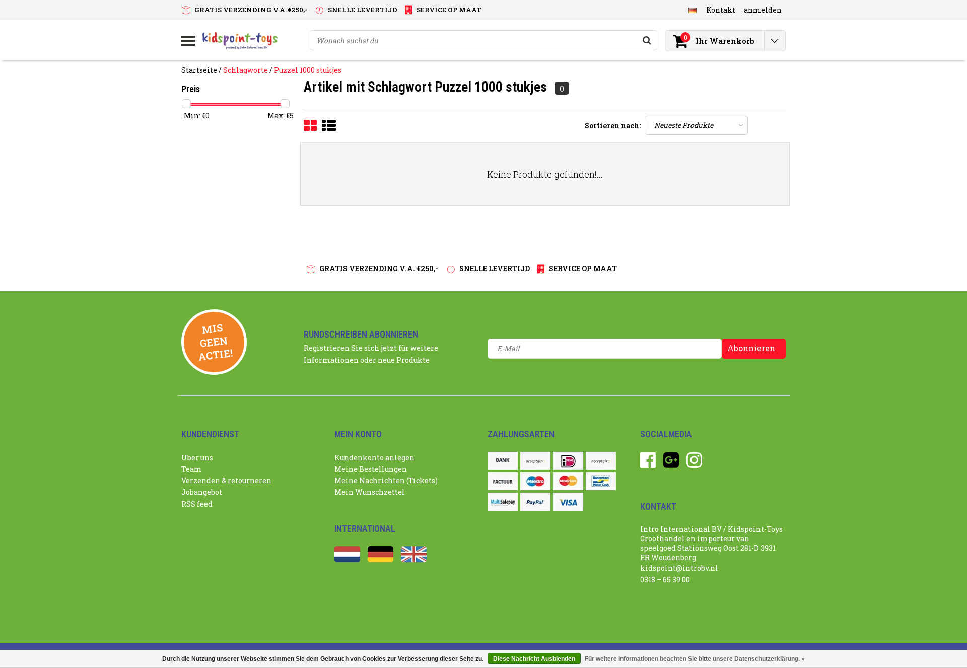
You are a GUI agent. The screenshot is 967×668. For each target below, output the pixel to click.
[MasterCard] (568, 481)
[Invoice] (503, 481)
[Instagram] (694, 463)
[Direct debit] (535, 461)
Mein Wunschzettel (369, 492)
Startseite (199, 70)
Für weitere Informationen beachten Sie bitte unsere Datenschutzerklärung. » (695, 658)
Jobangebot (201, 492)
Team (191, 469)
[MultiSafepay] (503, 502)
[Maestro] (535, 481)
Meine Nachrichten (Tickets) (386, 480)
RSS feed (197, 504)
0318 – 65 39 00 (665, 579)
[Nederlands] (347, 559)
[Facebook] (648, 463)
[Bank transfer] (503, 461)
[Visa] (568, 502)
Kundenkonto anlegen (374, 457)
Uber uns (197, 457)
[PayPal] (535, 502)
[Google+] (671, 463)
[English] (414, 559)
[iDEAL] (568, 461)
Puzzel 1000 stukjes (307, 70)
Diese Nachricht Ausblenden (534, 658)
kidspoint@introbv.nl (679, 568)
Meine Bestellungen (370, 469)
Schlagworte (245, 70)
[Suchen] (647, 40)
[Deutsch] (692, 9)
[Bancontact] (601, 481)
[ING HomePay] (601, 461)
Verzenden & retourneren (226, 480)
